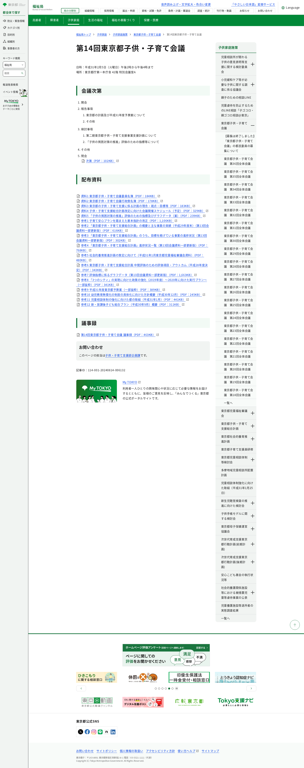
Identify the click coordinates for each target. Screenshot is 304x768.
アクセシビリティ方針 (160, 751)
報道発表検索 (10, 84)
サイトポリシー (106, 751)
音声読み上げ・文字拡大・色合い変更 (186, 4)
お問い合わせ (265, 10)
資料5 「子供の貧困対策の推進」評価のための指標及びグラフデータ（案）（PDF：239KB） (141, 216)
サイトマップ (210, 751)
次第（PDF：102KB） (100, 161)
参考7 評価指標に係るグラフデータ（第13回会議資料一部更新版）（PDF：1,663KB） (137, 275)
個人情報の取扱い (131, 751)
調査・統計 (203, 10)
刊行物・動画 (224, 10)
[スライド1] (156, 688)
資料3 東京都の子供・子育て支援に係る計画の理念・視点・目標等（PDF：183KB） (136, 206)
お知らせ (244, 10)
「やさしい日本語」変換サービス (253, 4)
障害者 (54, 20)
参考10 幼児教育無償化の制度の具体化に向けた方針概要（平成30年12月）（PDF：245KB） (141, 294)
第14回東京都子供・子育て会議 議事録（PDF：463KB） (118, 335)
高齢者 (37, 20)
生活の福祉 (95, 20)
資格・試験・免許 (152, 10)
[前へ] (81, 688)
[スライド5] (159, 688)
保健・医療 (151, 20)
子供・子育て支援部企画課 (122, 355)
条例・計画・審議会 (179, 10)
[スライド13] (166, 688)
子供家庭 (74, 20)
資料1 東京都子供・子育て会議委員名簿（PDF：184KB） (119, 196)
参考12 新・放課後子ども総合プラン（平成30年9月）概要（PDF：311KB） (131, 304)
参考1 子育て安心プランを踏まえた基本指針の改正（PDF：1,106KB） (127, 220)
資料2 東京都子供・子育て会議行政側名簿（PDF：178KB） (120, 201)
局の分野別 (70, 10)
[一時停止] (176, 688)
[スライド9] (162, 688)
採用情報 (109, 10)
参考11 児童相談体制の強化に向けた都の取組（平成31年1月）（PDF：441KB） (133, 299)
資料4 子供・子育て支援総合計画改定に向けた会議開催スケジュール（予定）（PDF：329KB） (143, 211)
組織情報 (89, 10)
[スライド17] (169, 688)
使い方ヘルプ (186, 751)
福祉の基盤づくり (123, 20)
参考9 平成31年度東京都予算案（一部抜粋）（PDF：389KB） (121, 289)
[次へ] (251, 688)
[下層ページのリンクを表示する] (253, 64)
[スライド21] (172, 688)
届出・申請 (128, 10)
